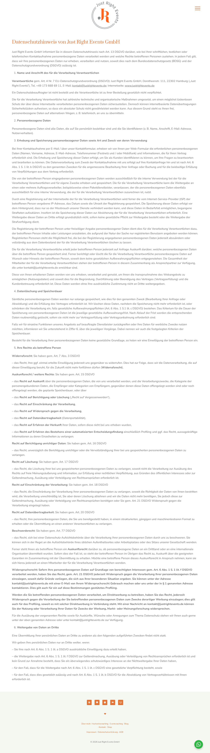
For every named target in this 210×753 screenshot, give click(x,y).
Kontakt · (103, 727)
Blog (126, 723)
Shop (109, 727)
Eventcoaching (116, 723)
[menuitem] (197, 8)
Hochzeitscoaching (100, 723)
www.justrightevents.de (140, 85)
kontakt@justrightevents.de (89, 85)
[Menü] (197, 8)
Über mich (85, 723)
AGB (121, 732)
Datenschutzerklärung (108, 732)
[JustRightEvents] (105, 15)
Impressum (91, 732)
